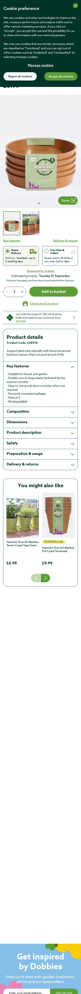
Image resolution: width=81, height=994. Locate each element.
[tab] (11, 223)
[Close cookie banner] (75, 5)
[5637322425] (22, 515)
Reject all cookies (20, 76)
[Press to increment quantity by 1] (22, 292)
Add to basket (53, 291)
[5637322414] (58, 515)
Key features (11, 241)
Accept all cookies (61, 76)
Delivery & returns (65, 241)
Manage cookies (40, 65)
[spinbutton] (14, 292)
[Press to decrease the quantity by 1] (6, 292)
